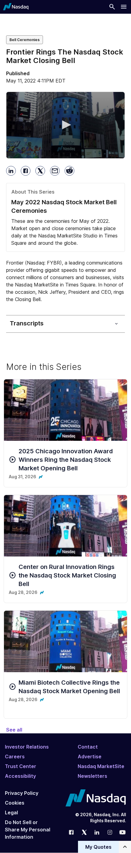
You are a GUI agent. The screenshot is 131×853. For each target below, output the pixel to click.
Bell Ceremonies (24, 39)
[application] (65, 125)
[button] (65, 125)
